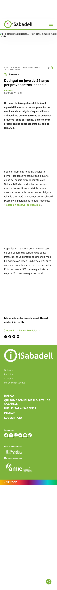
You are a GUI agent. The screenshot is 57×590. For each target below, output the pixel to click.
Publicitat (9, 374)
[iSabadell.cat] (16, 28)
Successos (14, 74)
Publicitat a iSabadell (20, 408)
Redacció (8, 90)
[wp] (30, 436)
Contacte (8, 378)
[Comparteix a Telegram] (18, 337)
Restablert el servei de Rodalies (22, 204)
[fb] (6, 436)
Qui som (8, 370)
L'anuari (9, 413)
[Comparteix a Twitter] (5, 337)
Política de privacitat (14, 382)
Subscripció (13, 417)
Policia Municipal (28, 330)
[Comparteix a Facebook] (9, 337)
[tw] (11, 436)
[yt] (25, 436)
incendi (10, 330)
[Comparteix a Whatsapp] (13, 337)
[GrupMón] (28, 482)
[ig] (16, 436)
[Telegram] (20, 436)
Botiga (9, 395)
